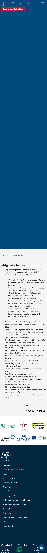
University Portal (9, 496)
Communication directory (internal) (16, 517)
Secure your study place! (13, 9)
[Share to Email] (40, 411)
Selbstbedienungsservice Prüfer (14, 504)
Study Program (8, 487)
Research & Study (10, 482)
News (5, 474)
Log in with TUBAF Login (13, 527)
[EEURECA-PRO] (23, 438)
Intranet (5, 522)
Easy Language (8, 513)
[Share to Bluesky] (29, 411)
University (7, 465)
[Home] (3, 3)
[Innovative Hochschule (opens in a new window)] (8, 438)
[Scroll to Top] (41, 538)
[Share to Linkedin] (37, 411)
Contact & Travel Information (13, 469)
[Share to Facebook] (25, 411)
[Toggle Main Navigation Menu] (43, 3)
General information (11, 509)
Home (4, 255)
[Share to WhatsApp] (33, 411)
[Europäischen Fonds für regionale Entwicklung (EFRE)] (39, 438)
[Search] (35, 3)
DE (28, 3)
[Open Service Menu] (41, 547)
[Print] (44, 411)
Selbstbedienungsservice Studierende (16, 500)
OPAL (5, 491)
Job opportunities (9, 478)
